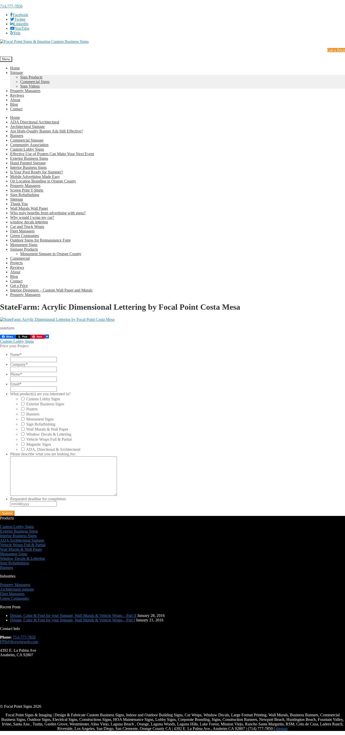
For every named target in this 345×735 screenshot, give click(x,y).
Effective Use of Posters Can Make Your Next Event (52, 154)
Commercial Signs (35, 82)
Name (16, 354)
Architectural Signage (27, 126)
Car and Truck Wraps (27, 226)
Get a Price (336, 50)
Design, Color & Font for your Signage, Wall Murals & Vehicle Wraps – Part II (73, 615)
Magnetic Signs (38, 444)
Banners (16, 136)
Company (19, 364)
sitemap (282, 728)
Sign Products (31, 77)
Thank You (19, 204)
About (15, 100)
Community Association (29, 145)
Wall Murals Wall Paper (29, 208)
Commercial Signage (26, 140)
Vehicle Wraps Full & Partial (49, 439)
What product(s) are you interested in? (40, 394)
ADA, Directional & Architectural (53, 449)
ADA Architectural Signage (22, 540)
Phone (16, 374)
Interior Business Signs (28, 167)
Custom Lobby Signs (27, 149)
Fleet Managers (22, 231)
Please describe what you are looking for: (43, 454)
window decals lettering (29, 222)
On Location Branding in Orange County (43, 181)
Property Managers (25, 91)
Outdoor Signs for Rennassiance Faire (40, 240)
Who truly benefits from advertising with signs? (48, 213)
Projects (16, 263)
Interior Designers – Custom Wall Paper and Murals (51, 290)
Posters (32, 409)
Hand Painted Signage (28, 163)
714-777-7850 (24, 637)
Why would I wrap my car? (32, 217)
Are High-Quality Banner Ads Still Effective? (46, 131)
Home (15, 68)
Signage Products (24, 249)
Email (15, 384)
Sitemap (16, 199)
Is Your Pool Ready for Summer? (36, 172)
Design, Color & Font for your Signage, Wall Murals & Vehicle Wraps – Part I (72, 620)
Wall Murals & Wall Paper (47, 429)
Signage (16, 72)
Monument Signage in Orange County (50, 254)
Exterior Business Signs (29, 158)
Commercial (20, 258)
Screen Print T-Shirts (26, 190)
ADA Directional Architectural (34, 122)
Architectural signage (17, 589)
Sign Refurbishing (24, 195)
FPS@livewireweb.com (19, 642)
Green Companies (24, 235)
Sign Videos (30, 86)
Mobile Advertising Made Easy (35, 176)
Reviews (17, 95)
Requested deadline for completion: (38, 499)
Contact (16, 109)
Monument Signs (23, 245)
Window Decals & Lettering (48, 434)
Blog (14, 104)
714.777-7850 (11, 6)
